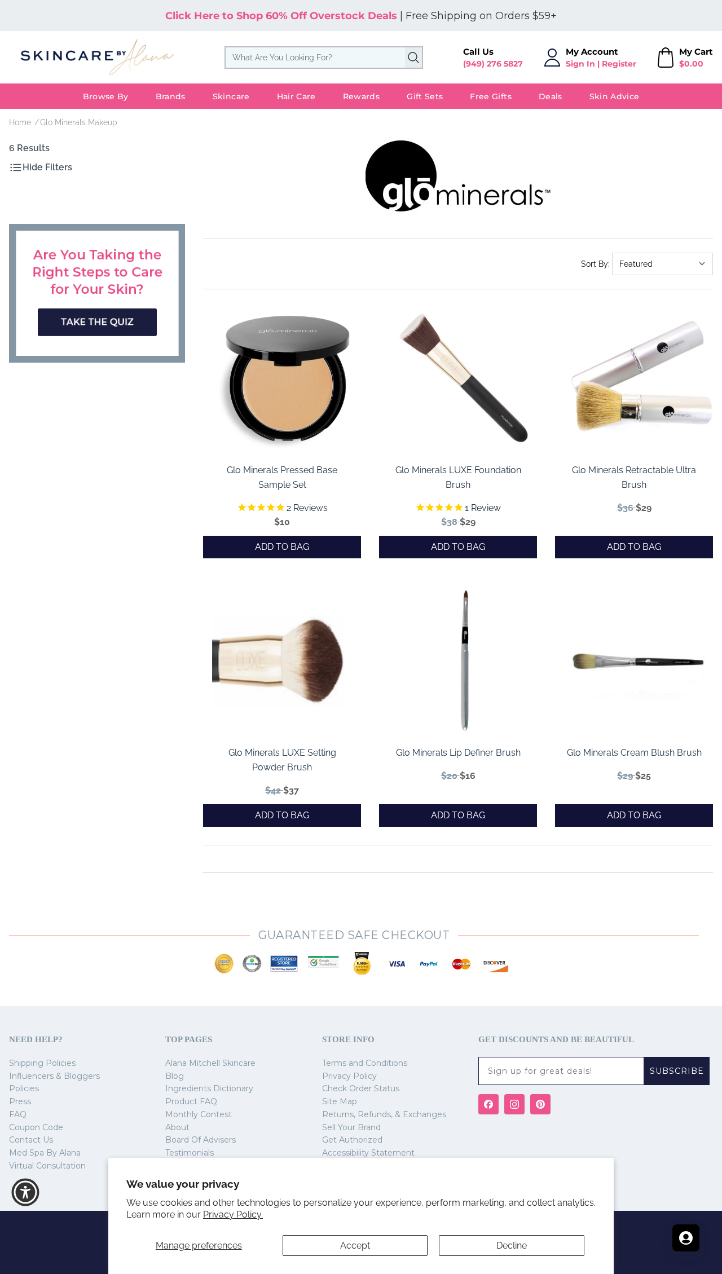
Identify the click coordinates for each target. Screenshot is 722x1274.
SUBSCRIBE (677, 1071)
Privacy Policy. (233, 1214)
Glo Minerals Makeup (78, 122)
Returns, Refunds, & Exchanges (384, 1114)
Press (20, 1101)
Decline (511, 1245)
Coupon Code (36, 1127)
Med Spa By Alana (45, 1153)
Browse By (106, 96)
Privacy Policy (349, 1076)
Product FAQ (191, 1101)
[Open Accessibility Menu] (25, 1192)
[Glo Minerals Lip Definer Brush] (463, 661)
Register (619, 64)
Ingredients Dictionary (209, 1088)
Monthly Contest (198, 1114)
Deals (550, 96)
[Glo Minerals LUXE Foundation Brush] (463, 378)
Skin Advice (614, 96)
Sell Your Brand (351, 1127)
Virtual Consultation (47, 1166)
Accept (355, 1245)
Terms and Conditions (364, 1063)
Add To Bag (282, 546)
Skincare (231, 96)
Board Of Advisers (200, 1140)
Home (20, 122)
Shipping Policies (42, 1063)
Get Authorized (352, 1140)
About (177, 1127)
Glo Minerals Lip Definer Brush (458, 752)
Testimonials (189, 1153)
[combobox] (323, 57)
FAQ (18, 1114)
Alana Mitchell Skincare (210, 1063)
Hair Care (296, 96)
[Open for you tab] (685, 1237)
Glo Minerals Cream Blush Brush (634, 752)
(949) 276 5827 (493, 64)
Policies (24, 1088)
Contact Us (31, 1140)
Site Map (339, 1101)
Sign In (580, 64)
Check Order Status (360, 1088)
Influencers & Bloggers (54, 1076)
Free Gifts (491, 96)
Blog (174, 1076)
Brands (171, 96)
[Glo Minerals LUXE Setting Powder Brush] (287, 661)
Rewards (361, 96)
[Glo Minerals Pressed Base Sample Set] (287, 378)
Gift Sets (425, 96)
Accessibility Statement (368, 1153)
